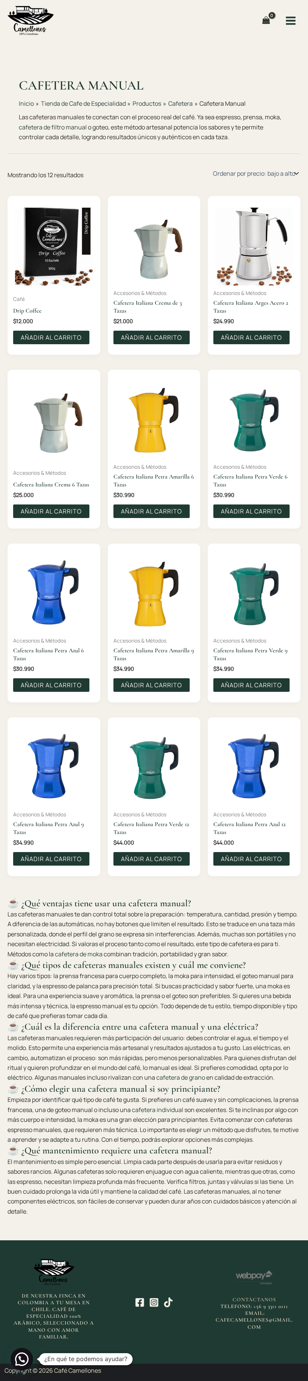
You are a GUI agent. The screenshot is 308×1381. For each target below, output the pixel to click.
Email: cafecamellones (242, 1316)
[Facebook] (140, 1302)
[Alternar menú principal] (290, 20)
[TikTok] (168, 1302)
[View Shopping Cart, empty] (266, 20)
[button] (22, 1359)
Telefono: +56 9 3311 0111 (254, 1306)
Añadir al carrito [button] (51, 337)
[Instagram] (154, 1302)
